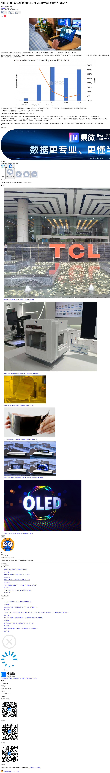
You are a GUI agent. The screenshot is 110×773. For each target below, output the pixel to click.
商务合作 (31, 678)
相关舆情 (3, 8)
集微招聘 (12, 678)
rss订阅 (35, 678)
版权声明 (7, 678)
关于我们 (26, 678)
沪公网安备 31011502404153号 (11, 771)
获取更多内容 (4, 595)
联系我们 (17, 678)
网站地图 (22, 678)
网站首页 (3, 678)
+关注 (2, 536)
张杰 (5, 6)
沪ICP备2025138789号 (34, 767)
